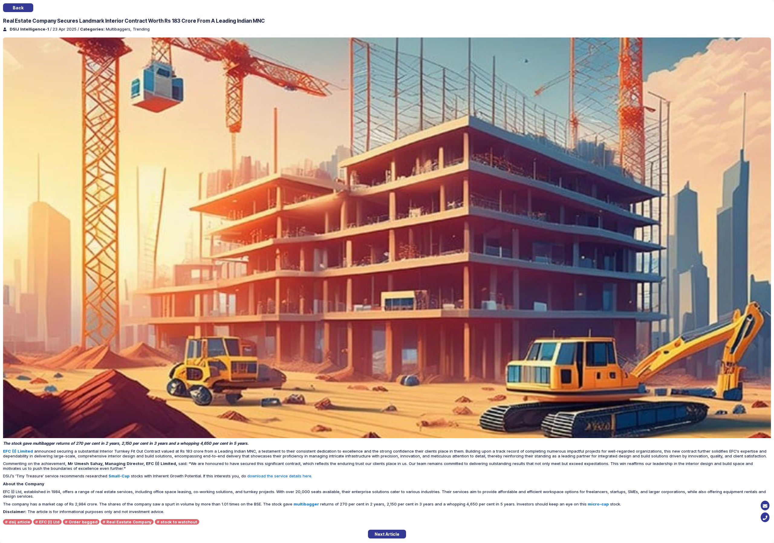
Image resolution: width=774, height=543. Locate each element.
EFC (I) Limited (18, 451)
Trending (141, 29)
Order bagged (83, 521)
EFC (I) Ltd (49, 521)
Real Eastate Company (128, 521)
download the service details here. (279, 475)
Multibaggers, (119, 29)
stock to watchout (179, 521)
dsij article (19, 521)
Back (18, 7)
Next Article (387, 534)
